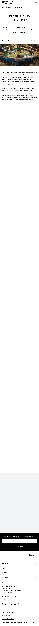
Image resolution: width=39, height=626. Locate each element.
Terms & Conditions (8, 619)
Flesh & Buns (26, 88)
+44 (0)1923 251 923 (9, 596)
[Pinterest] (18, 604)
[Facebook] (2, 604)
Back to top (33, 555)
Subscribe (19, 547)
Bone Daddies (26, 73)
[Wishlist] (32, 2)
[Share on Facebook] (34, 40)
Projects (10, 7)
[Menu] (36, 2)
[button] (32, 382)
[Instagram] (8, 604)
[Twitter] (5, 604)
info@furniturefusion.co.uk (11, 599)
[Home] (8, 2)
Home (3, 7)
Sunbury (23, 254)
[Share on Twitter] (31, 40)
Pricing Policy (6, 615)
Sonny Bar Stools (10, 230)
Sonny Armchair (31, 232)
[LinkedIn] (11, 604)
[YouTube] (15, 604)
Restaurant (18, 7)
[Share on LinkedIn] (36, 40)
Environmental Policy (8, 612)
